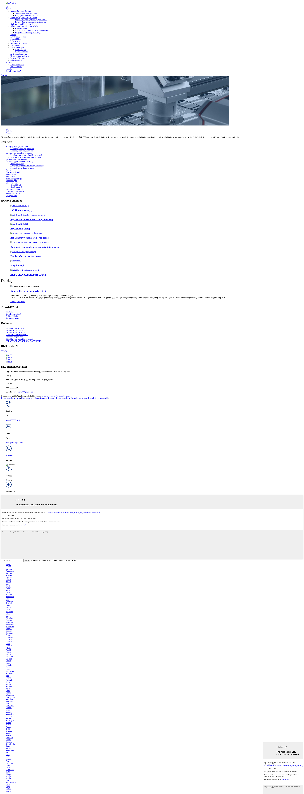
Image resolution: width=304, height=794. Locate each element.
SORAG (4, 351)
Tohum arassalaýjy (63, 398)
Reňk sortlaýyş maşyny (14, 337)
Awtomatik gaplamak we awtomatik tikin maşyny (34, 247)
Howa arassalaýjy (21, 28)
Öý (7, 7)
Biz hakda (9, 62)
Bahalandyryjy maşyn (18, 43)
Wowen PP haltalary (18, 58)
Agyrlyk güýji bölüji (18, 37)
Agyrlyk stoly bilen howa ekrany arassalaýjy (32, 30)
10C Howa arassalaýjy (21, 210)
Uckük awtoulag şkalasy (19, 56)
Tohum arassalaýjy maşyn (10, 398)
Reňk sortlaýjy (15, 45)
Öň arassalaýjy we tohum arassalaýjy (24, 26)
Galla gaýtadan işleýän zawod (21, 24)
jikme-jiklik (20, 302)
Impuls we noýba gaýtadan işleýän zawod (31, 20)
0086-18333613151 (13, 420)
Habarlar (9, 69)
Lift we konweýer (17, 47)
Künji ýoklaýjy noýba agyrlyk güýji (28, 274)
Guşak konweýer (21, 52)
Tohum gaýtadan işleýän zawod (27, 13)
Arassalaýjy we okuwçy (15, 328)
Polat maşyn (15, 41)
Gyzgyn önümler (48, 396)
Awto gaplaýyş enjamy (19, 54)
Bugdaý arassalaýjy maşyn (45, 398)
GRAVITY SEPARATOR (16, 333)
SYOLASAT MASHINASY (17, 335)
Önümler (9, 9)
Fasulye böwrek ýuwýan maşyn (25, 256)
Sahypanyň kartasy (63, 396)
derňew (13, 302)
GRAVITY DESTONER (15, 330)
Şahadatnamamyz (17, 65)
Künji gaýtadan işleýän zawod (26, 15)
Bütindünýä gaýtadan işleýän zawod (19, 339)
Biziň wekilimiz (16, 67)
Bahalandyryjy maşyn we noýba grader (29, 238)
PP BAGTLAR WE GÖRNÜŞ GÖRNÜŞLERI (24, 341)
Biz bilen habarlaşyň (13, 71)
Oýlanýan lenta (16, 60)
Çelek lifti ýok (20, 50)
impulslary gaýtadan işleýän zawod (23, 18)
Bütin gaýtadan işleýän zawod (21, 11)
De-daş (13, 35)
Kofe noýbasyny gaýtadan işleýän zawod (30, 22)
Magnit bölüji (15, 39)
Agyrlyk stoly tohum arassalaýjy (96, 398)
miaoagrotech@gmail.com (22, 392)
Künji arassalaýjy (27, 398)
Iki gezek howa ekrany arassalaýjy (28, 33)
